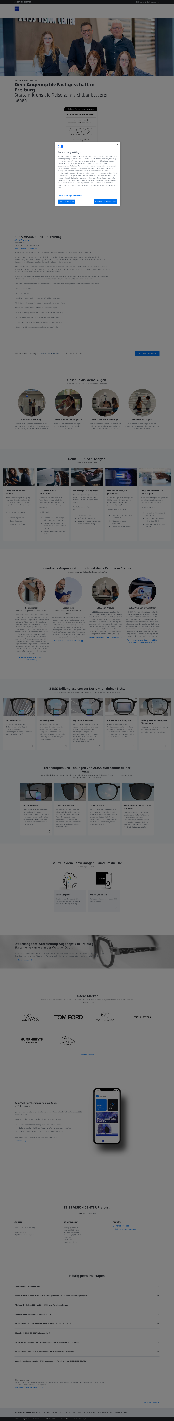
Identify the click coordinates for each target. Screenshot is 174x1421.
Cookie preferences (66, 202)
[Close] (117, 144)
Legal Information (75, 196)
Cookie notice (63, 196)
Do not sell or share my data (105, 202)
